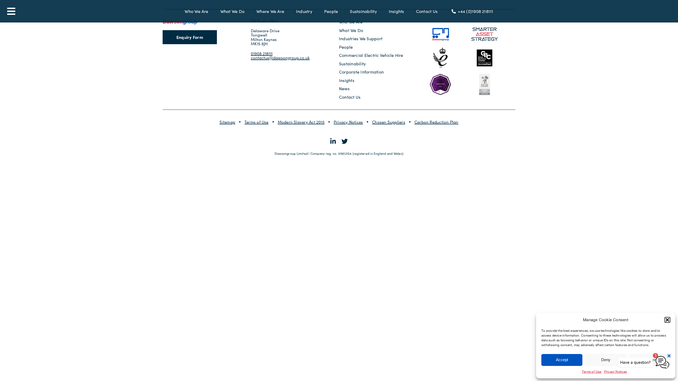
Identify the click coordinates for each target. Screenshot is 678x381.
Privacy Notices (348, 122)
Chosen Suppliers (388, 122)
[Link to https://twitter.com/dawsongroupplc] (344, 141)
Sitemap (227, 122)
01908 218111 (262, 53)
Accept (562, 359)
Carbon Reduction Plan (436, 122)
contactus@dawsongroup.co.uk (280, 57)
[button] (667, 320)
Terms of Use (591, 372)
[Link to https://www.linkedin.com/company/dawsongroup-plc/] (333, 141)
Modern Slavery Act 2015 (301, 122)
